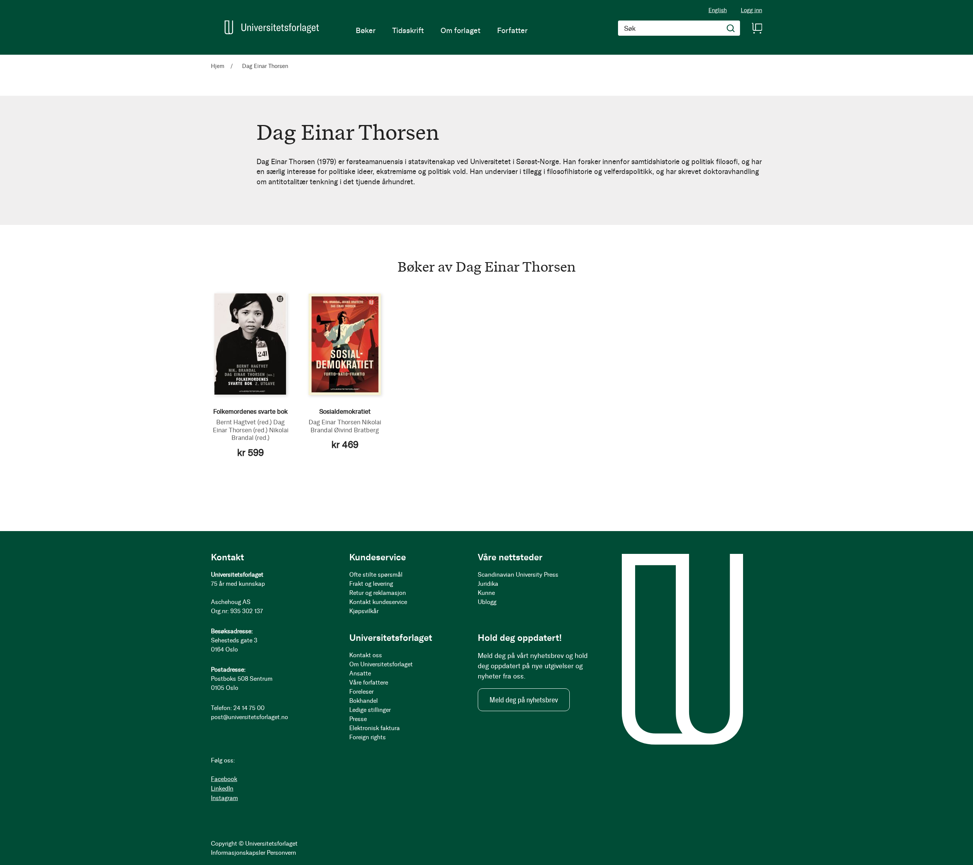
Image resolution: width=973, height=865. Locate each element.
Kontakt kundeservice (378, 602)
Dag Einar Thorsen (249, 426)
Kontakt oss (365, 655)
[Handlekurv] (756, 28)
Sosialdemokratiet (345, 411)
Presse (358, 719)
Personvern (281, 852)
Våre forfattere (368, 682)
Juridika (488, 583)
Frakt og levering (371, 583)
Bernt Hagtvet (244, 422)
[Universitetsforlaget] (271, 27)
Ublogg (487, 602)
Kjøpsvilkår (364, 611)
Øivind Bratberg (356, 430)
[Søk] (730, 28)
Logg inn (751, 10)
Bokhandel (363, 700)
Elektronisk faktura (374, 728)
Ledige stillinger (370, 709)
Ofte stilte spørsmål (376, 574)
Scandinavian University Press (518, 574)
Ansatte (360, 673)
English (717, 10)
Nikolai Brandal (259, 434)
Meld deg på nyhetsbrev (524, 699)
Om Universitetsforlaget (381, 664)
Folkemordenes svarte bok (250, 411)
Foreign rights (367, 737)
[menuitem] (365, 30)
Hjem (218, 66)
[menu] (441, 30)
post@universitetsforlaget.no (249, 717)
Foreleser (361, 691)
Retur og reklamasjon (377, 592)
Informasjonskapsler (238, 852)
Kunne (486, 592)
